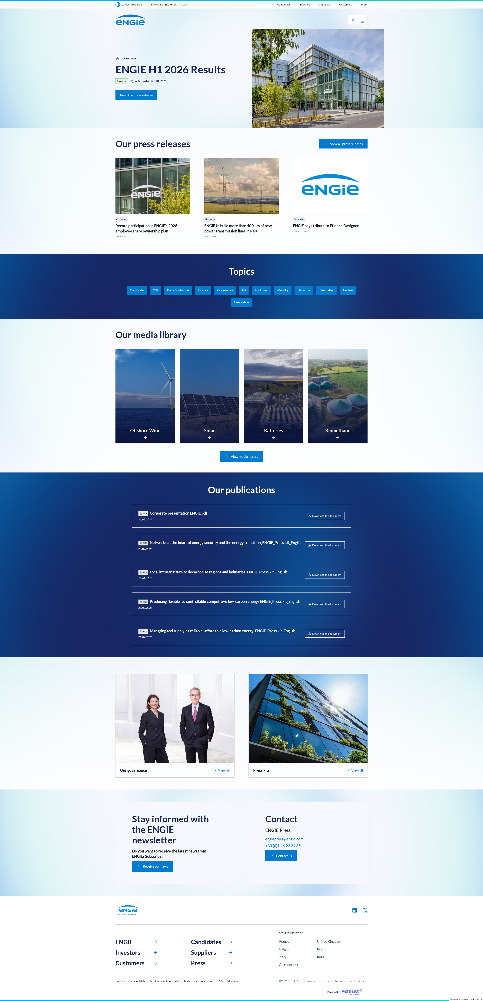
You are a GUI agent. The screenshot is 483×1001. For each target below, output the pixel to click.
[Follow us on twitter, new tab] (365, 910)
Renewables (241, 302)
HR (244, 290)
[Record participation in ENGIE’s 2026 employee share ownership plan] (152, 186)
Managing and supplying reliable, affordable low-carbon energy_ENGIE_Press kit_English (222, 631)
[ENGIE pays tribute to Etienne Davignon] (330, 186)
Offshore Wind (145, 430)
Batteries (273, 430)
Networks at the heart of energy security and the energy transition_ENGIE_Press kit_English (226, 542)
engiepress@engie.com (284, 839)
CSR (155, 290)
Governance (225, 290)
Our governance (133, 770)
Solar (209, 430)
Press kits (261, 770)
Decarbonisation (178, 290)
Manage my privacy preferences (466, 999)
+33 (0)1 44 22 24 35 (283, 845)
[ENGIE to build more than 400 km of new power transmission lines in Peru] (241, 186)
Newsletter (326, 290)
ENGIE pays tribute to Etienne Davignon (326, 225)
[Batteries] (273, 436)
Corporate (121, 219)
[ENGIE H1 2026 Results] (318, 78)
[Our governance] (174, 718)
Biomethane (337, 430)
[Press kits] (308, 718)
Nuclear (348, 290)
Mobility (282, 290)
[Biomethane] (337, 436)
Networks (210, 219)
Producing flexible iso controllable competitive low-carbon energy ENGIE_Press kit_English (225, 601)
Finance (121, 81)
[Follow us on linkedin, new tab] (354, 910)
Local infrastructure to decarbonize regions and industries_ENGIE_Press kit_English (218, 572)
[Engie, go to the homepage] (128, 910)
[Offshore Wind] (145, 436)
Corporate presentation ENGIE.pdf (178, 513)
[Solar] (209, 436)
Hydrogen (261, 290)
